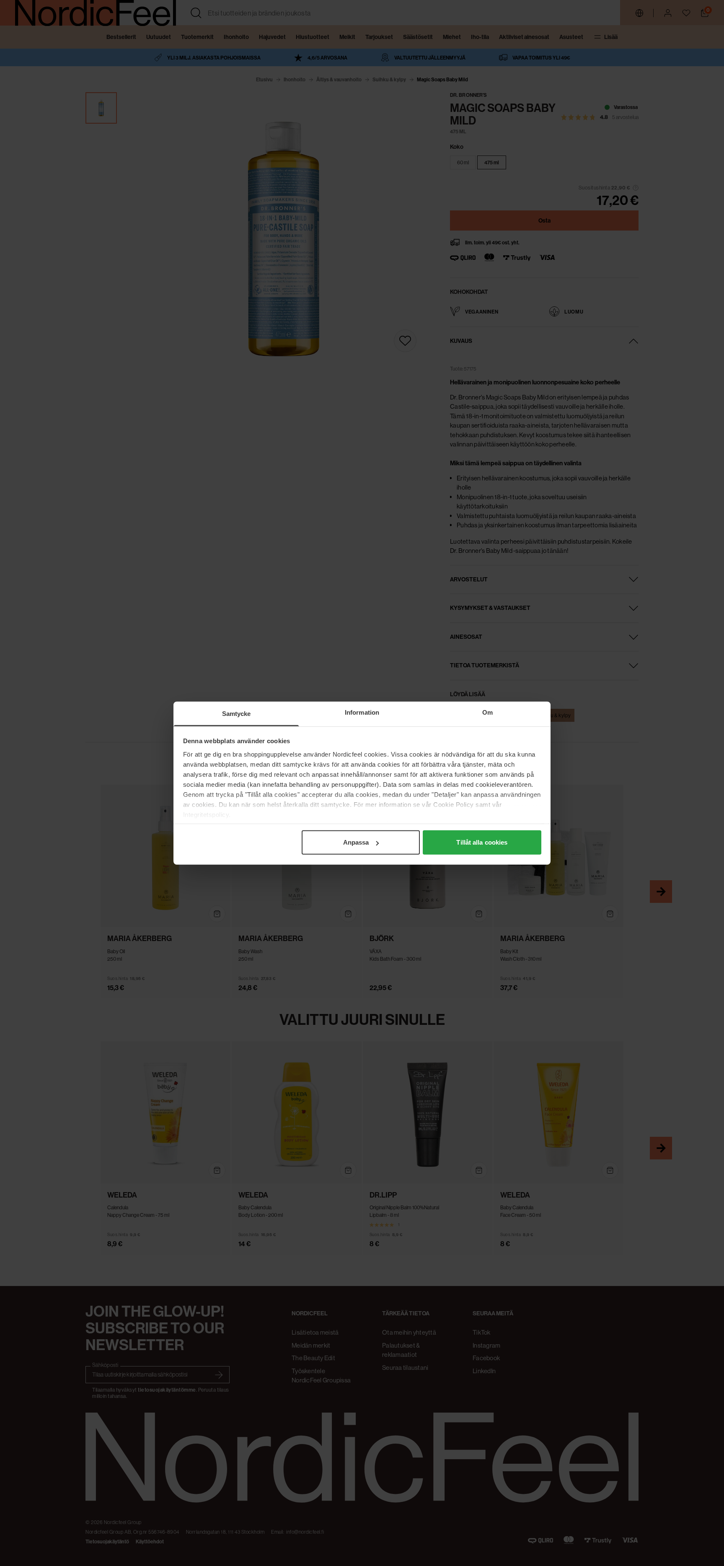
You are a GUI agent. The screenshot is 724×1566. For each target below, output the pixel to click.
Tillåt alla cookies (481, 842)
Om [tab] (487, 712)
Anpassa (356, 842)
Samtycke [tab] (236, 713)
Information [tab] (362, 712)
